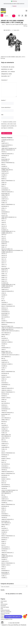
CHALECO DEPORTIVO (6, 145)
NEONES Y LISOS (5, 377)
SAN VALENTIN (5, 287)
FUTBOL (3, 176)
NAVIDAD (4, 375)
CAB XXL (3, 253)
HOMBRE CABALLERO (6, 169)
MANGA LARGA (5, 351)
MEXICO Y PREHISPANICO (7, 149)
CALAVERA (4, 171)
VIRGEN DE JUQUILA (6, 390)
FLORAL (3, 202)
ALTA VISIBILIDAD (5, 332)
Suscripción (3, 605)
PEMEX (3, 184)
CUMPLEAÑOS (5, 430)
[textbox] (14, 586)
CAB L (3, 220)
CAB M (3, 222)
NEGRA (3, 508)
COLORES (4, 166)
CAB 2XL (3, 255)
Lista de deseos (4, 604)
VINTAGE (4, 213)
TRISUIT (3, 554)
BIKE (3, 141)
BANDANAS (4, 168)
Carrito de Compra (5, 607)
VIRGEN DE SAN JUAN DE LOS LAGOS (10, 330)
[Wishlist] (19, 15)
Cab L (3, 236)
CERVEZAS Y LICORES (6, 304)
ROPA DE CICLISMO (6, 249)
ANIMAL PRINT (5, 195)
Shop (2, 602)
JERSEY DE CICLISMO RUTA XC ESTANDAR (11, 250)
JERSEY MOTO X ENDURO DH (8, 148)
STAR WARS (4, 188)
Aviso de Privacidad (5, 613)
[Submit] (13, 16)
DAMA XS (4, 281)
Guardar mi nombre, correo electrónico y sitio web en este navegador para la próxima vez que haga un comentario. (8, 124)
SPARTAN (4, 308)
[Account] (22, 15)
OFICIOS (3, 151)
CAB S (3, 262)
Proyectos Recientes (5, 610)
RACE (3, 164)
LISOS (3, 349)
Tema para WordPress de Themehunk (17, 624)
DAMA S (3, 218)
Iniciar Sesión (4, 601)
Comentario (4, 80)
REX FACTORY (7, 30)
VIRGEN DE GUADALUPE (7, 153)
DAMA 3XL (4, 271)
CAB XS (3, 234)
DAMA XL (4, 245)
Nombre (3, 100)
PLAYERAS (4, 229)
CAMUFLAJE (4, 143)
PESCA (3, 157)
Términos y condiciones (6, 611)
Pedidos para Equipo (5, 617)
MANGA (3, 178)
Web (2, 114)
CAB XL (3, 224)
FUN (2, 296)
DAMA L (3, 247)
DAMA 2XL (4, 269)
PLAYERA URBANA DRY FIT (7, 231)
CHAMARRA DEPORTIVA (7, 139)
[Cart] (26, 16)
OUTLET (3, 215)
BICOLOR (3, 421)
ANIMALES (4, 557)
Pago (2, 608)
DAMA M (3, 228)
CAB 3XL (3, 226)
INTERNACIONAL (5, 347)
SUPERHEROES (5, 189)
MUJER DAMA (5, 159)
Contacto (3, 614)
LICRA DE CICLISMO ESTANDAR (8, 490)
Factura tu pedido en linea (6, 619)
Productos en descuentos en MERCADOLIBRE (10, 616)
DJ (2, 298)
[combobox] (14, 586)
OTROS (3, 182)
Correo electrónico (6, 107)
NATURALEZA (4, 155)
